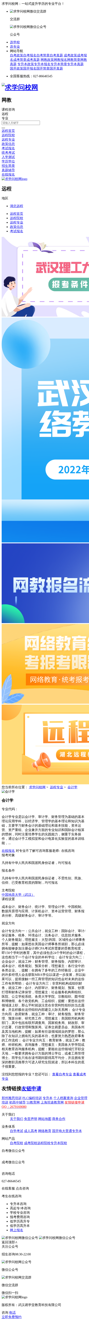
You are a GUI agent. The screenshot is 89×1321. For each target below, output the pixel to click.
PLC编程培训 (32, 1098)
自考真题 (56, 55)
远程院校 (8, 135)
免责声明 (30, 1119)
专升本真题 (75, 64)
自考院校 (16, 1143)
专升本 (48, 1098)
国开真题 (56, 68)
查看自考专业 (62, 1074)
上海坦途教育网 (52, 1102)
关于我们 (16, 1119)
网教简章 (73, 59)
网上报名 (16, 1230)
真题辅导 (8, 170)
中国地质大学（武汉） (18, 894)
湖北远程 (16, 206)
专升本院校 (59, 1143)
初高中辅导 (17, 1102)
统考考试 (8, 152)
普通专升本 (73, 1131)
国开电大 (58, 1131)
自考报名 (29, 55)
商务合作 (58, 1119)
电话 (12, 1312)
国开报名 (29, 68)
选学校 (15, 42)
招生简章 (8, 165)
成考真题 (33, 59)
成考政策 (70, 55)
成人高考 (30, 1131)
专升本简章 (59, 64)
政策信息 (8, 144)
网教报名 (60, 59)
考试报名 (8, 148)
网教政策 (47, 59)
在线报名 (8, 174)
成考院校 (30, 1143)
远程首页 (8, 130)
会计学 (72, 787)
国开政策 (16, 68)
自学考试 (16, 1131)
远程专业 (8, 139)
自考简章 (43, 55)
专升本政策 (25, 64)
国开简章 (43, 68)
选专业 (15, 46)
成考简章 (19, 59)
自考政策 (16, 55)
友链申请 (31, 1088)
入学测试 (8, 157)
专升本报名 (42, 64)
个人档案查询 (63, 1098)
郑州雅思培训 (12, 1098)
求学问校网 (37, 787)
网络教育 (44, 1131)
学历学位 (8, 161)
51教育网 (33, 1102)
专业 (5, 118)
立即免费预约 (12, 1317)
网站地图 (44, 1119)
